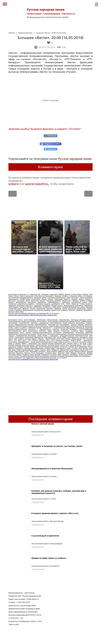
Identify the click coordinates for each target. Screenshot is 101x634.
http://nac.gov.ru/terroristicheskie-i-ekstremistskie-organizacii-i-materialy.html (32, 315)
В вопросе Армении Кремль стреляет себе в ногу (55, 513)
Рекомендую (52, 136)
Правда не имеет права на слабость (48, 558)
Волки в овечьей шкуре (42, 424)
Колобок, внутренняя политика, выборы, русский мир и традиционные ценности (58, 492)
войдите (13, 183)
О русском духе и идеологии (45, 536)
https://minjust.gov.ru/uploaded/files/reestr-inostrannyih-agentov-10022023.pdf (33, 359)
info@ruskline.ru (33, 599)
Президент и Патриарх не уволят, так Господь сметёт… (57, 446)
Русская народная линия (75, 158)
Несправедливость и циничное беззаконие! (52, 468)
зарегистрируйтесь (36, 183)
